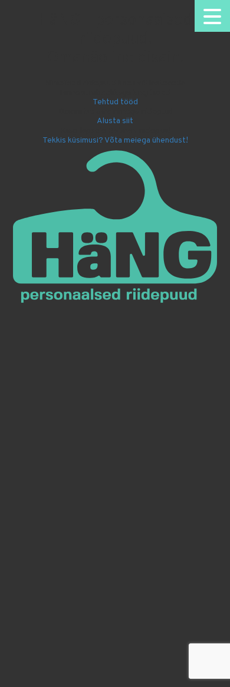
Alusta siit (115, 121)
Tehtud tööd (115, 102)
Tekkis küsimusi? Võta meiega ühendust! (115, 141)
